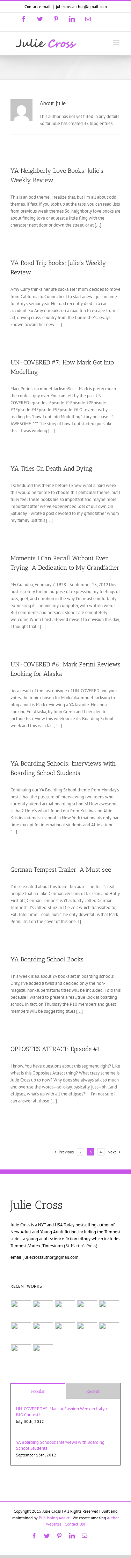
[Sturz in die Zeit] (42, 1354)
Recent (93, 1391)
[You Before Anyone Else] (64, 1310)
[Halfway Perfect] (87, 1332)
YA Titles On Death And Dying (51, 468)
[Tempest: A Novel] (20, 1332)
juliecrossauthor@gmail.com (81, 6)
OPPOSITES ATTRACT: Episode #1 (55, 1049)
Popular (38, 1391)
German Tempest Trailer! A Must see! (61, 869)
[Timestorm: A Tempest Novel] (87, 1310)
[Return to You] (109, 1332)
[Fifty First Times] (64, 1332)
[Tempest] (20, 1354)
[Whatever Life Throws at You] (109, 1310)
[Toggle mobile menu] (117, 42)
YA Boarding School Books (46, 959)
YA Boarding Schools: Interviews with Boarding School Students (60, 1445)
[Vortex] (42, 1332)
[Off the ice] (20, 1310)
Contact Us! (75, 1524)
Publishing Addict (54, 1517)
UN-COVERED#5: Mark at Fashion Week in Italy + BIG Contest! (62, 1412)
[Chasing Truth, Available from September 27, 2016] (42, 1310)
